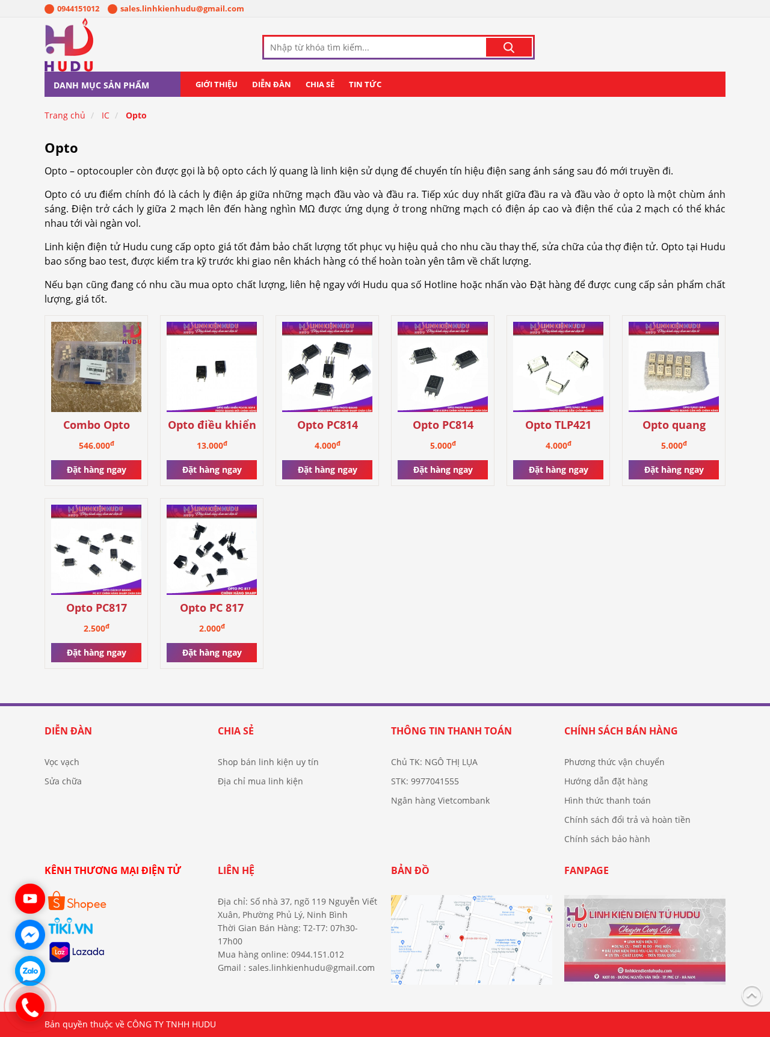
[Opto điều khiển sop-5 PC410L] (212, 369)
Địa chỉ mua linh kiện (260, 781)
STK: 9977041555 (425, 781)
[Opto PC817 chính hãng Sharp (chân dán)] (96, 552)
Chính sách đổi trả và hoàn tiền (627, 819)
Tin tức (365, 84)
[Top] (752, 994)
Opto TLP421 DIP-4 (558, 425)
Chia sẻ (320, 84)
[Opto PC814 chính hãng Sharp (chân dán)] (443, 369)
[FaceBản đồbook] (471, 944)
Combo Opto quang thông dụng (96, 425)
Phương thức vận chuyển (614, 762)
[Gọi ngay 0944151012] (30, 1007)
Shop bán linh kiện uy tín (268, 762)
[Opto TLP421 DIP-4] (558, 369)
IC (105, 115)
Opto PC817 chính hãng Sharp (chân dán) (96, 608)
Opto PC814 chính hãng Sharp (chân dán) (443, 425)
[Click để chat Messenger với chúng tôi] (30, 935)
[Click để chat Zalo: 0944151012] (30, 971)
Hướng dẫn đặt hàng (606, 781)
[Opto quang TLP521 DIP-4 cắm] (674, 369)
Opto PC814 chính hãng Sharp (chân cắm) (327, 425)
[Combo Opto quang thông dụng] (96, 369)
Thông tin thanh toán (451, 730)
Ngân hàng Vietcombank (440, 800)
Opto (136, 115)
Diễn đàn (271, 84)
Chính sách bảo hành (607, 839)
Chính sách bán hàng (621, 730)
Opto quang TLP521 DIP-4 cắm (673, 425)
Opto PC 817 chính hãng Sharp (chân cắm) (212, 608)
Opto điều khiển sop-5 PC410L (212, 425)
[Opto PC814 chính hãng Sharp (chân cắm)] (327, 369)
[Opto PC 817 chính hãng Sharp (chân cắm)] (212, 552)
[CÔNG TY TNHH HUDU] (102, 44)
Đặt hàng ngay (96, 469)
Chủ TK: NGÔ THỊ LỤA (434, 762)
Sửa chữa (63, 781)
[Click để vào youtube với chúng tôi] (30, 899)
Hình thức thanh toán (607, 800)
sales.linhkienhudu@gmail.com (182, 8)
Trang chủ (65, 115)
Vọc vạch (62, 762)
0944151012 (78, 8)
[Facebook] (644, 944)
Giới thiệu (217, 84)
